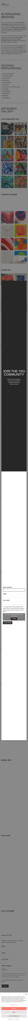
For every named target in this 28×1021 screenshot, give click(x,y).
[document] (14, 510)
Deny (14, 1012)
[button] (26, 994)
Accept (14, 1008)
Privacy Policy (16, 1019)
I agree (14, 618)
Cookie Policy (10, 1019)
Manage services (14, 1004)
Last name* (6, 600)
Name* (5, 593)
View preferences (14, 1016)
